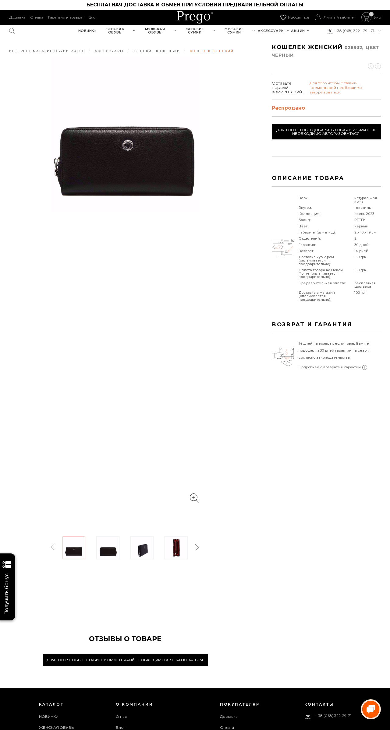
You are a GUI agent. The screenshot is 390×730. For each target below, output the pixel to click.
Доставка (17, 17)
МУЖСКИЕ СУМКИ (234, 30)
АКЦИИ (298, 31)
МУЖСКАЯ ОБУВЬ (155, 30)
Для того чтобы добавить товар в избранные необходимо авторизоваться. (326, 132)
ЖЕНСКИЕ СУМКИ (195, 30)
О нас (121, 716)
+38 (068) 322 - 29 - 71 (354, 31)
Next (197, 547)
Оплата (36, 17)
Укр (377, 17)
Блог (93, 17)
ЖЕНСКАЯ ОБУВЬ (115, 30)
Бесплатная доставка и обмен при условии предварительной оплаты (195, 5)
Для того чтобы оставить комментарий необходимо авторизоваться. (125, 660)
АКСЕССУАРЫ (271, 31)
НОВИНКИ (87, 31)
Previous (53, 547)
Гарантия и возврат (66, 17)
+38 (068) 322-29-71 (333, 716)
